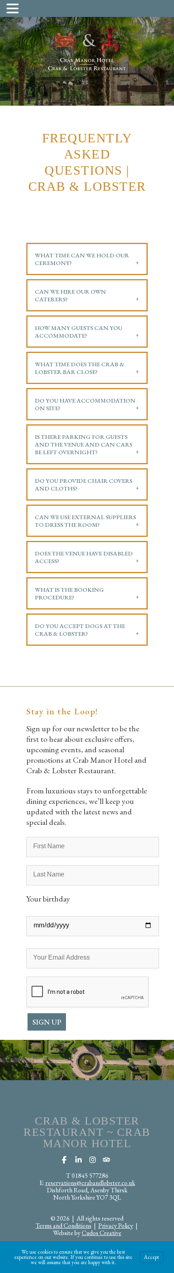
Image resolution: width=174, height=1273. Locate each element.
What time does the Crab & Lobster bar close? (79, 368)
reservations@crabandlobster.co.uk (90, 1183)
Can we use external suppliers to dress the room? (85, 520)
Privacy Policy (115, 1225)
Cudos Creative (101, 1233)
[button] (13, 8)
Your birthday (48, 898)
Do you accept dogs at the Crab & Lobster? (80, 629)
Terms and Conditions (63, 1225)
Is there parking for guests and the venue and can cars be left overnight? (83, 444)
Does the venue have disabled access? (84, 557)
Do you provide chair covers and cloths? (83, 484)
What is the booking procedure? (69, 593)
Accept (151, 1257)
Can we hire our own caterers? (70, 295)
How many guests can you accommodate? (78, 331)
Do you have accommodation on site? (85, 404)
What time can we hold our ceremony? (82, 259)
